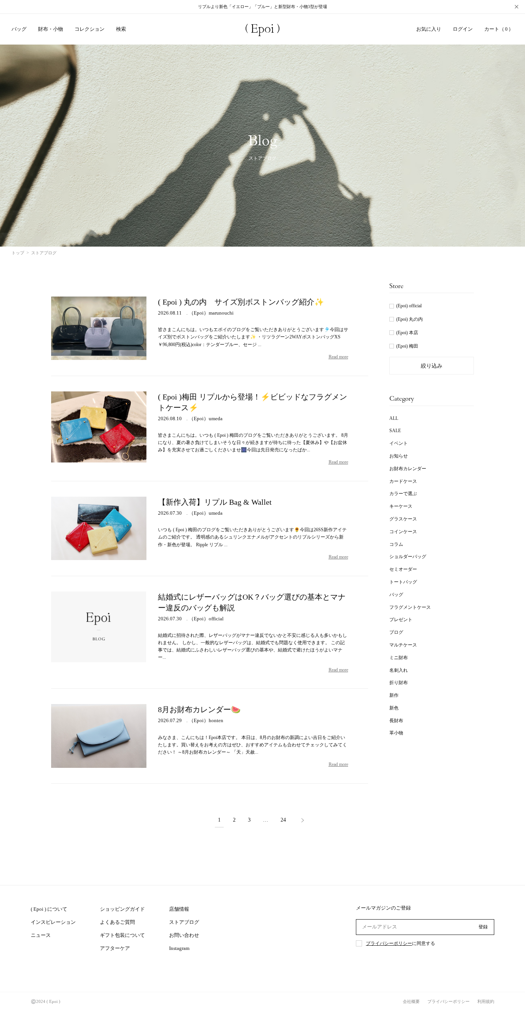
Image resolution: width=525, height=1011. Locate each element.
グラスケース (403, 519)
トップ (18, 252)
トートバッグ (403, 582)
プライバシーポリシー (389, 943)
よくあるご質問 (117, 922)
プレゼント (400, 619)
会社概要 (411, 1001)
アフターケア (115, 948)
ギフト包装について (122, 935)
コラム (396, 544)
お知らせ (398, 456)
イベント (398, 443)
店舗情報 (179, 909)
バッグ (396, 594)
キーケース (400, 506)
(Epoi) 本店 (407, 332)
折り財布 (398, 682)
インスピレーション (53, 922)
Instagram (179, 948)
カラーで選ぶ (403, 493)
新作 (394, 695)
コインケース (403, 531)
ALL (393, 418)
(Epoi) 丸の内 (409, 319)
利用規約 (485, 1001)
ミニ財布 (398, 657)
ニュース (41, 935)
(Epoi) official (409, 305)
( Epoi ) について (49, 909)
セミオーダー (403, 569)
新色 (394, 708)
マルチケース (403, 645)
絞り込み (431, 366)
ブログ (396, 632)
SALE (395, 430)
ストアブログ (184, 922)
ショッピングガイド (122, 909)
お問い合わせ (184, 935)
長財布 (396, 720)
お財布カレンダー (407, 468)
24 (283, 820)
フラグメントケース (410, 607)
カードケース (403, 481)
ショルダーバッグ (407, 556)
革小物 (396, 733)
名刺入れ (398, 670)
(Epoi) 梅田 (407, 346)
